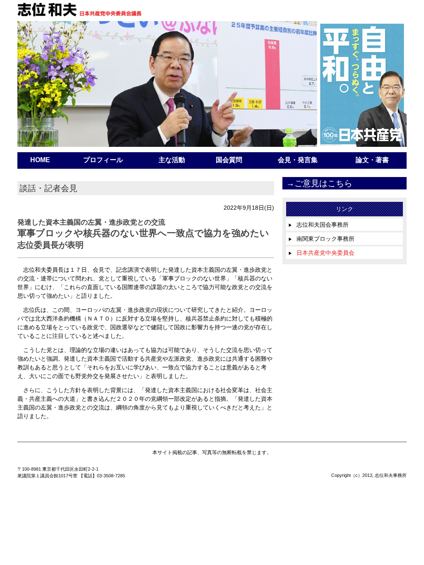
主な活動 (172, 159)
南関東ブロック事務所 (321, 238)
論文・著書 (372, 159)
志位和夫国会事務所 (318, 224)
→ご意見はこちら (319, 183)
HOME (40, 159)
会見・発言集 (298, 159)
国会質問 (229, 159)
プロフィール (103, 159)
